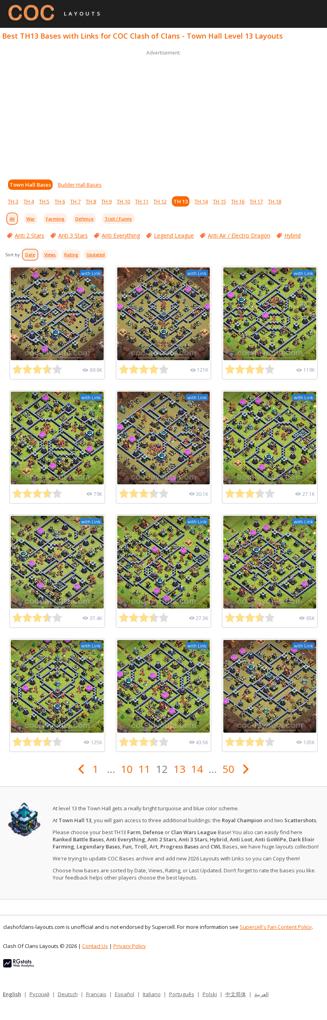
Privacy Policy (129, 946)
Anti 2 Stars (29, 235)
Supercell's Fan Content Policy (276, 926)
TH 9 (106, 201)
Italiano (152, 994)
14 (197, 769)
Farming (55, 219)
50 (228, 769)
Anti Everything (121, 235)
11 (144, 769)
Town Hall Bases (30, 184)
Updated (96, 254)
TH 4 (29, 201)
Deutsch (68, 994)
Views (50, 254)
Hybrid (292, 235)
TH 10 (123, 201)
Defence (84, 219)
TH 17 (256, 201)
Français (96, 994)
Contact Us (95, 946)
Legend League (174, 235)
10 (127, 769)
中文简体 (235, 994)
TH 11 (141, 201)
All (12, 219)
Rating (71, 254)
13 (179, 769)
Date (30, 254)
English (12, 994)
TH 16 (237, 201)
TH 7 (75, 201)
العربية (261, 994)
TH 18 (274, 201)
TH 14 (201, 201)
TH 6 (60, 201)
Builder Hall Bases (80, 184)
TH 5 (44, 201)
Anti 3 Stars (73, 235)
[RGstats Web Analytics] (18, 965)
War (30, 219)
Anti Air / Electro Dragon (239, 235)
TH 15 (219, 201)
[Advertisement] (163, 113)
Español (124, 994)
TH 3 (13, 201)
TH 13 (180, 201)
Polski (210, 994)
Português (181, 994)
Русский (39, 994)
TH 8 (91, 201)
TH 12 (160, 201)
